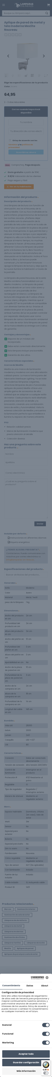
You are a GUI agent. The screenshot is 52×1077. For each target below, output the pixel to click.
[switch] (45, 1073)
